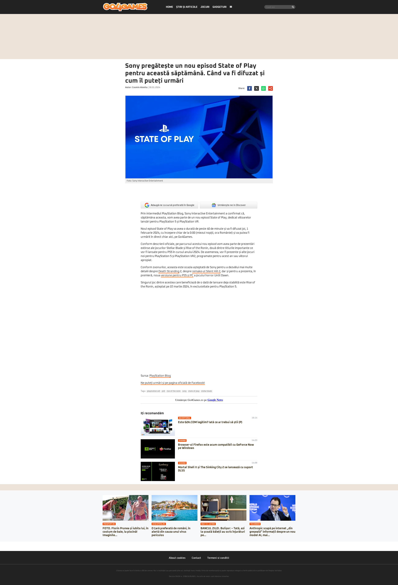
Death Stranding (168, 271)
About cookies (177, 558)
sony (184, 391)
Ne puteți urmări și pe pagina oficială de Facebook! (173, 383)
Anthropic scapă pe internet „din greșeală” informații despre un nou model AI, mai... (272, 532)
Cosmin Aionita (139, 87)
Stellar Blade (206, 391)
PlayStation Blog (160, 375)
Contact (196, 558)
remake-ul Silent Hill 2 (206, 271)
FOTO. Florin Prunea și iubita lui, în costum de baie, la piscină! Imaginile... (125, 532)
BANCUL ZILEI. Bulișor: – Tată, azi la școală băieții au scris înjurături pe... (223, 532)
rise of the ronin (173, 391)
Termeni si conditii (218, 558)
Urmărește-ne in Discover (232, 205)
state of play (193, 391)
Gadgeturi (220, 7)
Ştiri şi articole (186, 7)
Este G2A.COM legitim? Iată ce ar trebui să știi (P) (210, 422)
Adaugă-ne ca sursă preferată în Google (172, 205)
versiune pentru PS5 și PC (177, 275)
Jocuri (205, 7)
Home (169, 7)
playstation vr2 (153, 391)
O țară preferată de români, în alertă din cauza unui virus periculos (171, 532)
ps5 (163, 391)
